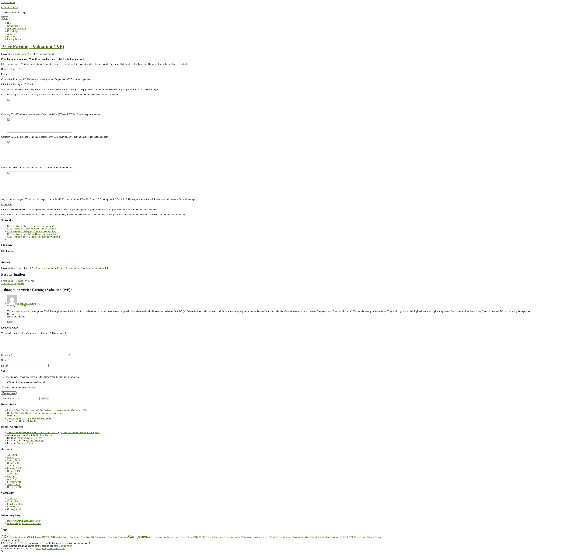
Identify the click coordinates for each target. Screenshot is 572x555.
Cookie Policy (65, 546)
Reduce (290, 537)
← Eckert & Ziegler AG (12, 283)
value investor (362, 537)
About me (12, 34)
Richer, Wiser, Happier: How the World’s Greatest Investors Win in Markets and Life (47, 410)
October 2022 (13, 463)
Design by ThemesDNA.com (51, 548)
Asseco (31, 536)
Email (4, 365)
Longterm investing (231, 537)
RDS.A (271, 537)
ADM (5, 536)
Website (5, 371)
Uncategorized (14, 509)
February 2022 (14, 468)
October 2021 (13, 471)
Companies (12, 26)
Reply (10, 321)
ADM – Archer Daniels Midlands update (80, 432)
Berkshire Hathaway (62, 537)
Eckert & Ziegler (187, 537)
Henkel (212, 537)
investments (219, 537)
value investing (348, 536)
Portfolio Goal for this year (39, 435)
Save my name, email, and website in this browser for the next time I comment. (42, 377)
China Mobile (112, 537)
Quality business (262, 537)
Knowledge (12, 31)
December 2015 (14, 487)
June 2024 (12, 455)
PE (32, 268)
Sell (316, 537)
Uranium (329, 537)
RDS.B (276, 537)
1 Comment (87, 268)
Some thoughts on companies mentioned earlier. (29, 418)
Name (5, 360)
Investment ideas (15, 504)
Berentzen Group (35, 440)
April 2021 (12, 479)
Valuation (59, 268)
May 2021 (12, 476)
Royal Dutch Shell (299, 537)
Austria (39, 537)
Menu (4, 18)
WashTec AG (13, 415)
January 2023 (13, 460)
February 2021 (14, 481)
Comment (6, 355)
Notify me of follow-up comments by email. (25, 382)
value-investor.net (9, 7)
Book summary (75, 537)
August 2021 (13, 473)
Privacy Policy (14, 39)
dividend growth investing (157, 537)
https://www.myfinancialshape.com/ (24, 521)
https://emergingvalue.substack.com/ (24, 523)
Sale (312, 537)
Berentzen (48, 536)
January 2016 (13, 484)
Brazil (83, 537)
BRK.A (88, 537)
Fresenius (199, 536)
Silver (320, 537)
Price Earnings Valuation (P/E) (32, 46)
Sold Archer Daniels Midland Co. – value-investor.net (32, 432)
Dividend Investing (173, 537)
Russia (308, 537)
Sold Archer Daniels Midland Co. (23, 421)
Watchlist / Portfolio (16, 28)
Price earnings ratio (44, 268)
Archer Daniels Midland (18, 537)
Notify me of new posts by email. (20, 387)
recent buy (283, 537)
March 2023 (13, 457)
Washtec (380, 537)
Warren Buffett (372, 537)
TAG (324, 537)
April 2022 (12, 465)
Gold (207, 537)
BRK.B (93, 537)
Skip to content (8, 2)
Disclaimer (12, 36)
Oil (239, 537)
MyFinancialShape (26, 303)
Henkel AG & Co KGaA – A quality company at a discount (35, 413)
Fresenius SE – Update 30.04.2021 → (19, 280)
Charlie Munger (102, 537)
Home (10, 23)
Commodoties (123, 537)
